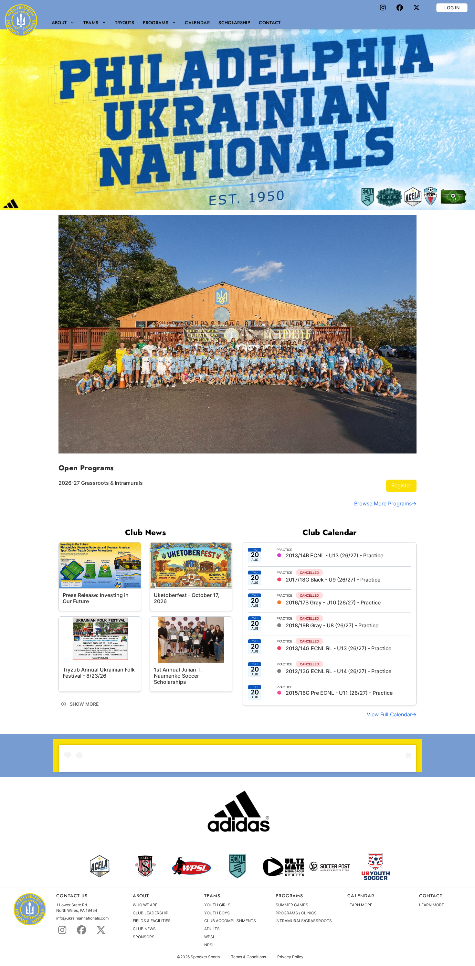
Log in (451, 7)
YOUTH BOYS (217, 913)
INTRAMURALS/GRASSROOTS (304, 920)
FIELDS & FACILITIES (152, 920)
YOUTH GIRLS (217, 904)
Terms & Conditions (248, 957)
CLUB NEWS (144, 928)
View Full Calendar (389, 714)
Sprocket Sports (205, 957)
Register (401, 485)
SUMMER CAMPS (292, 904)
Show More (84, 704)
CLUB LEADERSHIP (150, 913)
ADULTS (212, 928)
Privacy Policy (290, 957)
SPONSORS (143, 936)
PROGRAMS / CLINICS (296, 913)
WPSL (209, 936)
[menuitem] (63, 22)
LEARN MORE (359, 904)
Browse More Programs (383, 503)
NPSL (209, 944)
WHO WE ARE (145, 904)
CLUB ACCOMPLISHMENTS (230, 920)
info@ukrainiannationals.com (82, 918)
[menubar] (166, 22)
